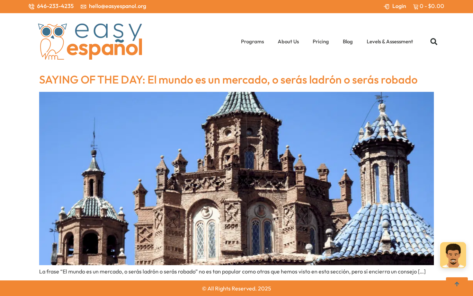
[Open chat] (453, 256)
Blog (348, 41)
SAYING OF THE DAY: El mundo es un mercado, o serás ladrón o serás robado (228, 79)
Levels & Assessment (390, 41)
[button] (434, 42)
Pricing (321, 41)
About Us (288, 41)
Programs (252, 41)
